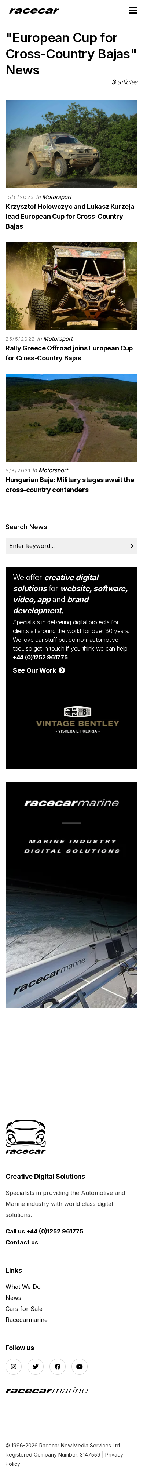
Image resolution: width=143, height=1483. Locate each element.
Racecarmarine (27, 1319)
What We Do (23, 1286)
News (13, 1297)
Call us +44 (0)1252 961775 (44, 1231)
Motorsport (57, 196)
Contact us (22, 1242)
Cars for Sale (24, 1308)
